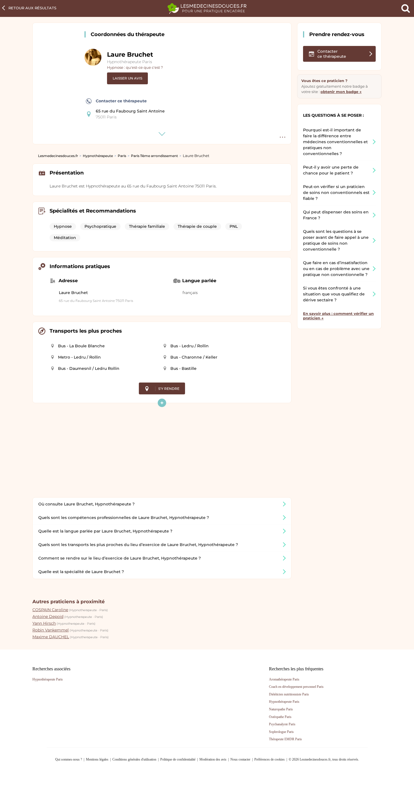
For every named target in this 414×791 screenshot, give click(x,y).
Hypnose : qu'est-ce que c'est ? (135, 67)
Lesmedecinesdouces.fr (58, 156)
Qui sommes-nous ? (68, 759)
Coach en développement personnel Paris (296, 687)
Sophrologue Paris (281, 732)
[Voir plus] (162, 403)
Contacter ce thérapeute (121, 100)
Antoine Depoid (47, 616)
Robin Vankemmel (50, 630)
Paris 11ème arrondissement (154, 156)
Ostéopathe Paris (280, 717)
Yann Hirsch (44, 623)
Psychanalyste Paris (282, 724)
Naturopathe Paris (281, 709)
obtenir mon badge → (341, 91)
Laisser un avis (127, 78)
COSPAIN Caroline (50, 609)
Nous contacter (240, 759)
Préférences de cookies (269, 759)
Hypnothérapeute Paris (129, 61)
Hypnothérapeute (98, 156)
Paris (122, 156)
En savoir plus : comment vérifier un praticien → (338, 315)
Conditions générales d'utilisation (134, 759)
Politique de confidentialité (177, 759)
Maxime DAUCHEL (50, 636)
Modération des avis (212, 759)
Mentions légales (97, 759)
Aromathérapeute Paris (284, 679)
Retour (32, 8)
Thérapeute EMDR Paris (285, 739)
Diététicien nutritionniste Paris (289, 694)
